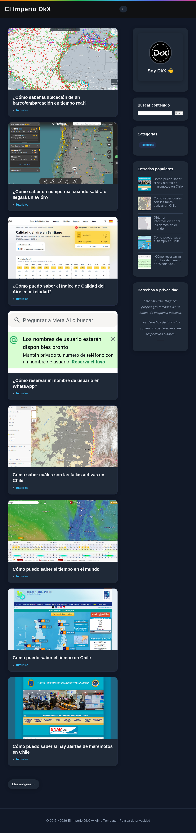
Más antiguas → (23, 784)
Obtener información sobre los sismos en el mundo (167, 223)
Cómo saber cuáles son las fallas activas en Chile (168, 201)
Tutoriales (22, 110)
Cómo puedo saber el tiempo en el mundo (56, 569)
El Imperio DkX (28, 9)
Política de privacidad (134, 820)
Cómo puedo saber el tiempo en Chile (52, 657)
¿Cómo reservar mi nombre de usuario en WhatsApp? (167, 260)
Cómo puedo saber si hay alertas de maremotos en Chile (168, 182)
